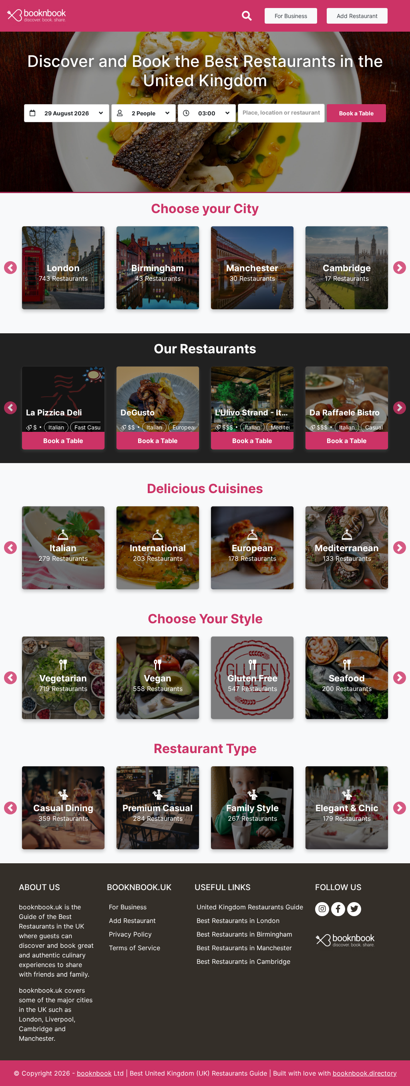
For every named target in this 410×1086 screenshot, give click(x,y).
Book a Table (356, 113)
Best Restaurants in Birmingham (244, 934)
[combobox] (281, 113)
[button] (10, 267)
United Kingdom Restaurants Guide (250, 907)
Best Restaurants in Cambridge (243, 961)
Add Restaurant (357, 15)
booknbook (94, 1073)
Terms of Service (134, 948)
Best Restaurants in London (238, 921)
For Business (291, 15)
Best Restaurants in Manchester (244, 948)
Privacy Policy (130, 934)
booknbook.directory (365, 1073)
